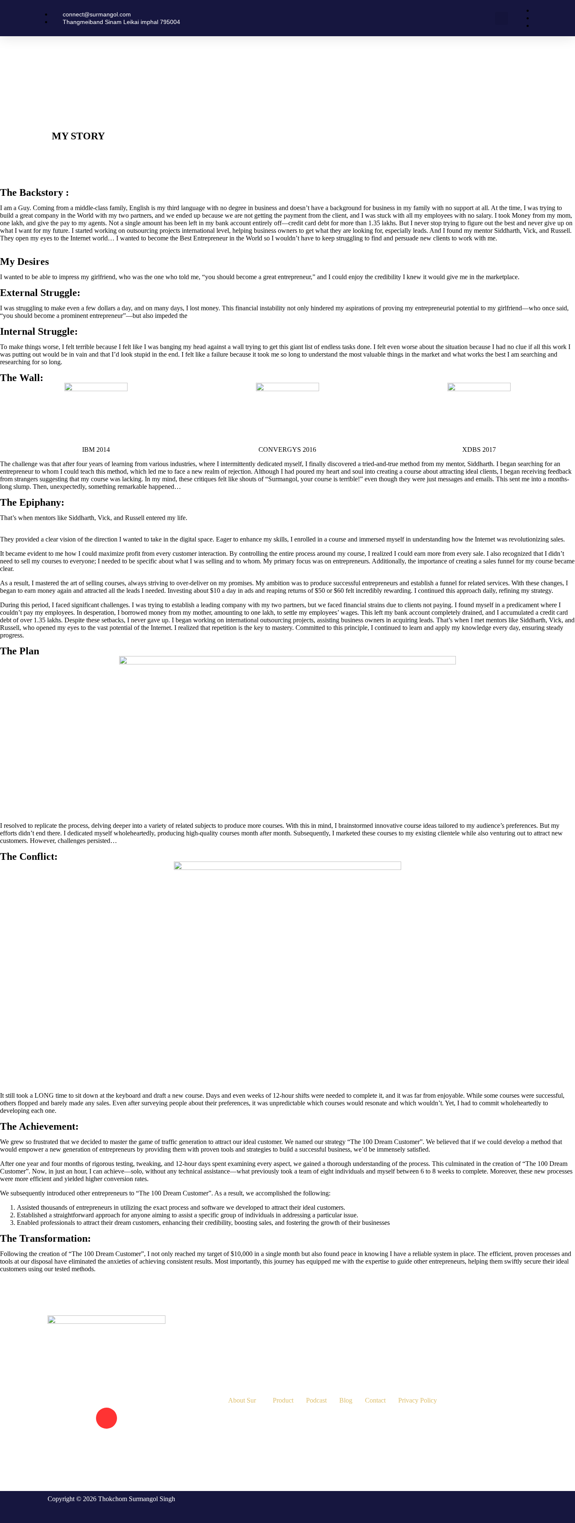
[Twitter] (140, 1418)
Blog (345, 1400)
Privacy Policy (417, 1400)
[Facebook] (72, 1418)
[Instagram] (106, 1418)
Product (283, 1400)
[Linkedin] (72, 1451)
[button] (501, 18)
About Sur (242, 1400)
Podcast (316, 1400)
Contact (375, 1400)
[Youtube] (140, 1451)
